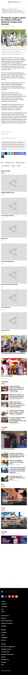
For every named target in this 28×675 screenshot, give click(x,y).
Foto (2, 484)
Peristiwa (3, 632)
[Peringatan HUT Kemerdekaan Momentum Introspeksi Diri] (14, 275)
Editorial (3, 629)
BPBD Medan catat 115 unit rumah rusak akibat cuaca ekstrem (13, 448)
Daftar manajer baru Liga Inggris (12, 578)
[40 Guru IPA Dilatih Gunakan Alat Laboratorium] (14, 320)
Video (3, 508)
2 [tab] (12, 506)
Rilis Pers (3, 640)
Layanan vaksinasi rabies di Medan (13, 501)
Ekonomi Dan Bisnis (6, 620)
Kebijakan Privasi (6, 649)
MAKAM (19, 165)
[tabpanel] (14, 496)
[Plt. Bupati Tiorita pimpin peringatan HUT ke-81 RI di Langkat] (14, 366)
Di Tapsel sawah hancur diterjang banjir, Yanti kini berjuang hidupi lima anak (16, 455)
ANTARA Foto (5, 659)
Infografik (4, 532)
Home (5, 9)
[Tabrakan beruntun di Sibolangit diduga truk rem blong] (4, 478)
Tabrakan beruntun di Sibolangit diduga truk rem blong (17, 478)
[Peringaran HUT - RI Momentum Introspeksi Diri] (14, 297)
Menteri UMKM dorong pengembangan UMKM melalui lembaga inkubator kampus (13, 523)
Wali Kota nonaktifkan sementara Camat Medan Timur (16, 462)
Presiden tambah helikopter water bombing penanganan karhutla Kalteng (13, 352)
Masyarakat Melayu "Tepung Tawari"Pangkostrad (9, 260)
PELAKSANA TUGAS (9, 162)
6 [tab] (15, 530)
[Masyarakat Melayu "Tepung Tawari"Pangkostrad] (14, 252)
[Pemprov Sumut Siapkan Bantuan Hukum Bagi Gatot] (14, 229)
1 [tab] (9, 506)
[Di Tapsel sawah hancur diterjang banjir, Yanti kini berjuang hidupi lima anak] (4, 455)
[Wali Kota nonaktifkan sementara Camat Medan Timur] (4, 462)
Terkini (3, 601)
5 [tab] (18, 506)
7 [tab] (17, 530)
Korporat (3, 662)
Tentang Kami (5, 651)
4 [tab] (16, 506)
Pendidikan (4, 637)
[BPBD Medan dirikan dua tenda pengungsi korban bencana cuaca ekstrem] (4, 397)
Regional (3, 618)
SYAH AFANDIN (5, 165)
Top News (4, 427)
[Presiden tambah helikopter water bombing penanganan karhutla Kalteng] (14, 343)
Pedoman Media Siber (7, 654)
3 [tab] (14, 506)
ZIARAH (13, 165)
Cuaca (3, 635)
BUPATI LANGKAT (20, 162)
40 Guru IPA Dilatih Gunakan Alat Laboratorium (11, 329)
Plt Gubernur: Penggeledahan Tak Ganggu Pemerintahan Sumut (14, 214)
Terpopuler (4, 381)
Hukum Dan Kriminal (7, 623)
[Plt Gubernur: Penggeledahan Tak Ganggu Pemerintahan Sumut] (14, 206)
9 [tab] (22, 530)
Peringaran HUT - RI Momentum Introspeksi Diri (10, 306)
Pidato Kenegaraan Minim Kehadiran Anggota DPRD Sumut (12, 191)
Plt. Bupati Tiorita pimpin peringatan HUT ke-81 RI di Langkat (13, 375)
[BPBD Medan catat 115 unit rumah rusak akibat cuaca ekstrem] (14, 439)
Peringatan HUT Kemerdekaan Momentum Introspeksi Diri (10, 283)
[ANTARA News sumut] (15, 2)
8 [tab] (19, 530)
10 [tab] (24, 530)
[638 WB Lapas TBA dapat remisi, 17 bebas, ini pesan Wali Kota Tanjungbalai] (4, 412)
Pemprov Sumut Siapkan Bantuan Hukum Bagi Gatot (13, 237)
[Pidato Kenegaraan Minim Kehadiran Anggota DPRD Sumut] (14, 183)
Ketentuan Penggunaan (8, 646)
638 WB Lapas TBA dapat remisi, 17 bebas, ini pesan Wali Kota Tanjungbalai (16, 412)
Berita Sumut (12, 9)
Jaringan (3, 644)
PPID (2, 664)
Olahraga (3, 626)
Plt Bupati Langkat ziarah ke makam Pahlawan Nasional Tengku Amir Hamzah (13, 11)
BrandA (3, 657)
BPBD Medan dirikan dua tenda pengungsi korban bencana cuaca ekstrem (16, 396)
